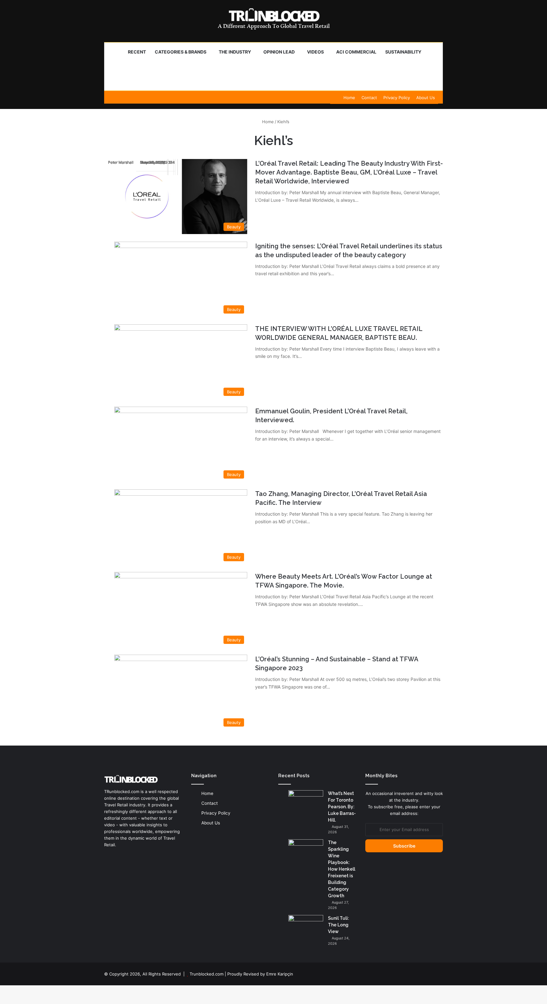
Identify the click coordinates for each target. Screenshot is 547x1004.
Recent (137, 51)
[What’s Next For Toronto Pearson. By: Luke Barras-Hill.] (305, 802)
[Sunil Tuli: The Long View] (305, 927)
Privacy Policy (396, 97)
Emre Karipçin (279, 973)
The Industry (235, 51)
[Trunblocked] (273, 18)
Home (349, 97)
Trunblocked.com (206, 973)
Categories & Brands (180, 51)
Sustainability (403, 51)
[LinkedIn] (108, 857)
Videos (315, 51)
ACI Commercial (356, 51)
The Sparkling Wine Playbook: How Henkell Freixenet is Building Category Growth (341, 869)
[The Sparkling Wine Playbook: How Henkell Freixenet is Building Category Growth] (305, 851)
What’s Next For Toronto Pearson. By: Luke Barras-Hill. (342, 807)
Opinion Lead (279, 51)
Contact (369, 97)
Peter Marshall (121, 162)
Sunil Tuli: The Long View (338, 925)
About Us (425, 97)
